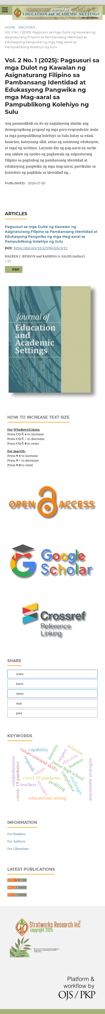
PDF (15, 269)
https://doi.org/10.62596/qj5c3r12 (41, 248)
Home (10, 27)
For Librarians (18, 848)
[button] (52, 674)
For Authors (16, 841)
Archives (27, 27)
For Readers (16, 834)
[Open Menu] (5, 10)
